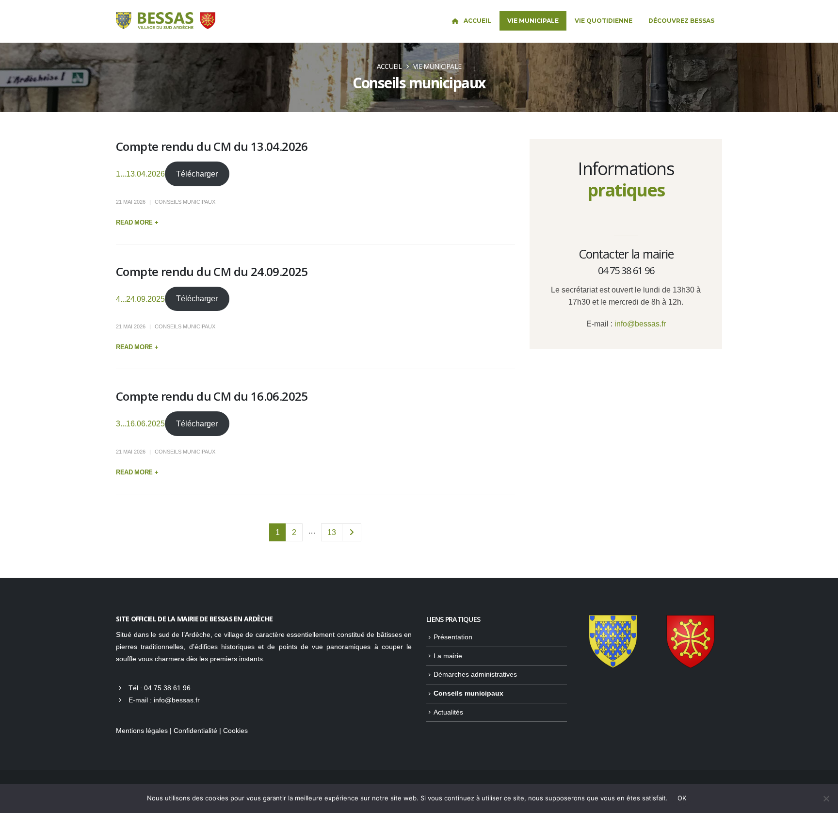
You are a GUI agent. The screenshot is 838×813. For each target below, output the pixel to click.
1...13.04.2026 (140, 174)
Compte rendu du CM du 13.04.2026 (212, 146)
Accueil (477, 20)
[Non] (826, 798)
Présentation (453, 637)
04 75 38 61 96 (167, 688)
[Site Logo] (165, 21)
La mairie (448, 656)
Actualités (448, 712)
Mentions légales (142, 730)
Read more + (137, 222)
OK (682, 798)
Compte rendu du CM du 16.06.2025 (212, 396)
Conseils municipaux (185, 202)
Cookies (235, 730)
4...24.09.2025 (140, 298)
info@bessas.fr (640, 324)
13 (331, 532)
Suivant (351, 532)
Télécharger (197, 174)
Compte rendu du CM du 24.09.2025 (212, 271)
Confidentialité (195, 730)
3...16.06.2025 (140, 424)
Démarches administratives (475, 674)
